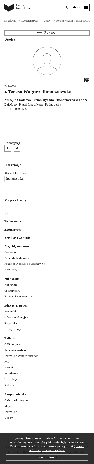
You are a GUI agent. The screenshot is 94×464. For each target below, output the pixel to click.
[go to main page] (18, 8)
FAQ (7, 361)
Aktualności (12, 230)
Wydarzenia (12, 221)
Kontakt (9, 367)
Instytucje (10, 412)
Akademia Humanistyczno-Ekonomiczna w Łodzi (51, 100)
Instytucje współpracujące (21, 356)
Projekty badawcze (16, 258)
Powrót (49, 33)
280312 (19, 109)
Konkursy (10, 269)
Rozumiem (47, 457)
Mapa (7, 406)
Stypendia (10, 323)
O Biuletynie (12, 344)
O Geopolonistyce (16, 400)
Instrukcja (10, 379)
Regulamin (11, 373)
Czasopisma (12, 290)
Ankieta (9, 385)
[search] (66, 7)
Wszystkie (10, 252)
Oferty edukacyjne (16, 317)
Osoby (47, 21)
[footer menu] (6, 213)
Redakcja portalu (15, 350)
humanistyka (14, 179)
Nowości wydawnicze (18, 296)
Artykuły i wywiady (17, 238)
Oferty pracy (12, 329)
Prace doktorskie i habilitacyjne (24, 264)
